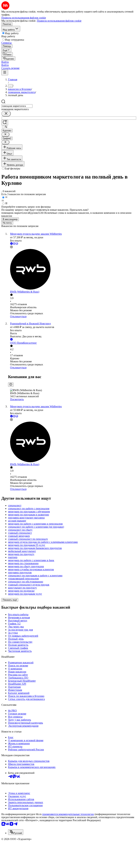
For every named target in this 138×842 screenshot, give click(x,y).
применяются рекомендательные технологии (68, 814)
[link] (7, 54)
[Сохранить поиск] (4, 122)
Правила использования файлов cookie (59, 20)
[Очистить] (6, 113)
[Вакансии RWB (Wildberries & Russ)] (72, 269)
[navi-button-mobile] (4, 72)
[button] (5, 62)
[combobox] (16, 106)
